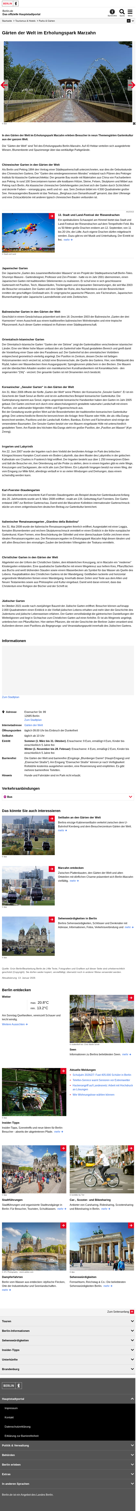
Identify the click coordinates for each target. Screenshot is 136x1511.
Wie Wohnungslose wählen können (93, 1094)
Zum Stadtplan (10, 697)
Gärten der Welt (33, 725)
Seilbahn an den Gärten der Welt (79, 817)
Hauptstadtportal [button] (13, 1398)
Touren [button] (6, 1321)
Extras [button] (6, 1474)
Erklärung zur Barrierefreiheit (21, 1436)
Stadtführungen (12, 1199)
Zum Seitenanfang (118, 1311)
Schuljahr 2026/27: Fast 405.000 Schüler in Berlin (102, 1074)
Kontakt (9, 1417)
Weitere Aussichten (13, 1024)
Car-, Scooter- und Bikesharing (90, 1199)
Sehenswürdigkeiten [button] (15, 1340)
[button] (130, 20)
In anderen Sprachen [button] (15, 1483)
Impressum (11, 1408)
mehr (67, 239)
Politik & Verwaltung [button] (15, 1445)
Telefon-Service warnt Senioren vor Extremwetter (101, 1080)
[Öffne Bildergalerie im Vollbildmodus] (134, 123)
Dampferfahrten (12, 1277)
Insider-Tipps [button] (10, 1350)
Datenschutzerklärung (18, 1426)
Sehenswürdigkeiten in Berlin (77, 918)
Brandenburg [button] (10, 1369)
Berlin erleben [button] (11, 1464)
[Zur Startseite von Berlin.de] (12, 1388)
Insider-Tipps (10, 1122)
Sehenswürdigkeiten (83, 1277)
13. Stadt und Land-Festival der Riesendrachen (89, 215)
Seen (73, 1049)
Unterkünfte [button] (10, 1359)
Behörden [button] (8, 1455)
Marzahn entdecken (71, 867)
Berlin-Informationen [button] (16, 1330)
